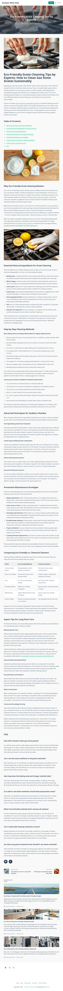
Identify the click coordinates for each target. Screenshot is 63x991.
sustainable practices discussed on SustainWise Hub (37, 656)
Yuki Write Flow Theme (30, 987)
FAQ (7, 146)
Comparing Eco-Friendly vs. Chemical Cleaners (20, 140)
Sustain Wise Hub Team (28, 23)
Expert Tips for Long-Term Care (16, 143)
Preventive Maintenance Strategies (17, 137)
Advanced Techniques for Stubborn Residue (20, 134)
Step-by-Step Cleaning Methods (16, 131)
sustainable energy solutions (24, 223)
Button (51, 2)
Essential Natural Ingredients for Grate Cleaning (21, 128)
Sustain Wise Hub (10, 2)
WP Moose (46, 987)
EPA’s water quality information (38, 197)
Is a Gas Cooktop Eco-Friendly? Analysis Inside (19, 921)
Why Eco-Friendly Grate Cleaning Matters (19, 125)
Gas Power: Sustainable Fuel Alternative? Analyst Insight (22, 896)
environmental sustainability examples (28, 103)
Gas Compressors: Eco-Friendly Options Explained (20, 949)
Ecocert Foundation (48, 299)
